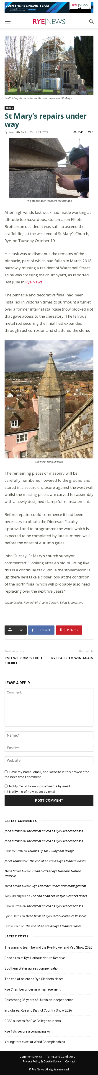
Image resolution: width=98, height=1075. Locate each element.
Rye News (33, 282)
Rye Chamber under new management (59, 886)
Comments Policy (31, 1057)
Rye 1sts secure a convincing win (28, 1031)
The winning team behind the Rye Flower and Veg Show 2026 (48, 947)
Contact (70, 1061)
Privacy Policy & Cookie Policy (42, 1061)
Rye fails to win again (72, 658)
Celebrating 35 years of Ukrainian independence (39, 1000)
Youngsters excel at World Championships (35, 1042)
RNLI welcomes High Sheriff (23, 660)
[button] (7, 22)
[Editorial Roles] (49, 7)
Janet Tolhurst (14, 861)
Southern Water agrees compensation (32, 968)
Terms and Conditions (60, 1057)
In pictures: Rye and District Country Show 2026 (38, 1010)
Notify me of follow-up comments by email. (40, 786)
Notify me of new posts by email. (32, 791)
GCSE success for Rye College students (33, 1021)
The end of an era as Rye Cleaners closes (54, 831)
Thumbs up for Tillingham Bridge (51, 851)
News (9, 108)
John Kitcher (13, 831)
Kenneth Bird (17, 132)
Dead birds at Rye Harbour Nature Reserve (56, 916)
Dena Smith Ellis (16, 871)
